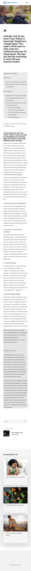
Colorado (15, 10)
